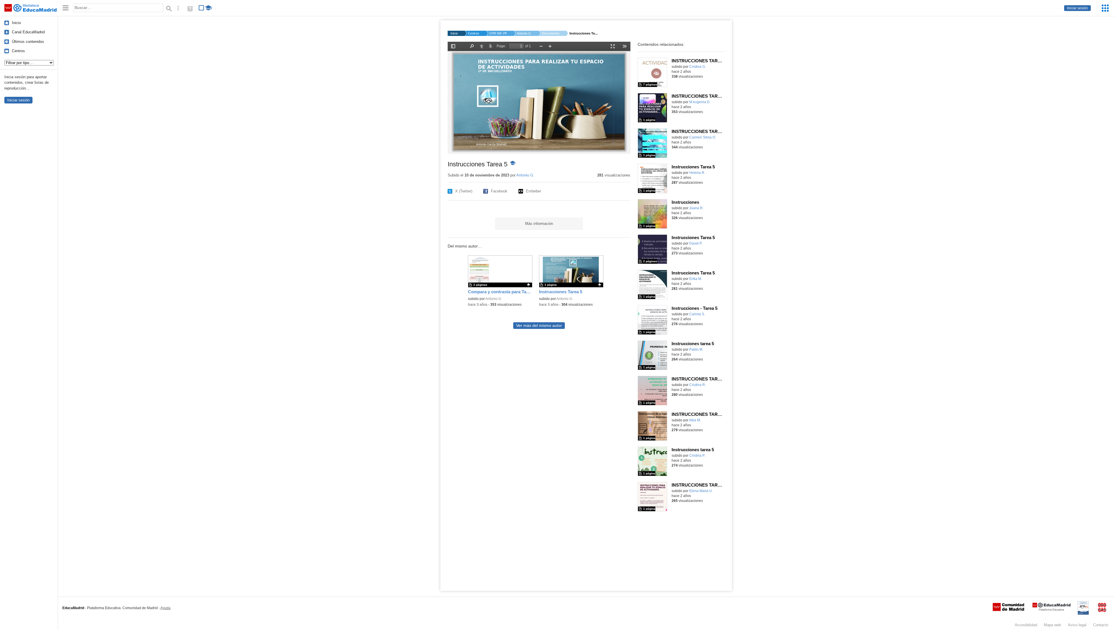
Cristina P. (697, 455)
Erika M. (695, 279)
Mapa (1052, 625)
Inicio (16, 23)
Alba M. (695, 420)
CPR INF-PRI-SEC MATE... (498, 33)
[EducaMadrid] (1051, 609)
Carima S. (697, 314)
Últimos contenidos (28, 41)
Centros (18, 51)
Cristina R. (697, 385)
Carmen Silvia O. (702, 137)
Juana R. (696, 208)
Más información (539, 223)
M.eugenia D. (699, 102)
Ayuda (165, 608)
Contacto (1100, 625)
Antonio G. (524, 33)
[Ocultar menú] (65, 7)
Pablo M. (696, 349)
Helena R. (697, 172)
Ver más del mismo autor (539, 325)
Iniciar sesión (1077, 8)
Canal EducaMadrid (28, 32)
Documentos (550, 33)
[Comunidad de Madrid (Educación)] (1008, 610)
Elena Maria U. (701, 491)
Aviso (1077, 625)
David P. (695, 243)
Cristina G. (697, 66)
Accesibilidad (1026, 625)
